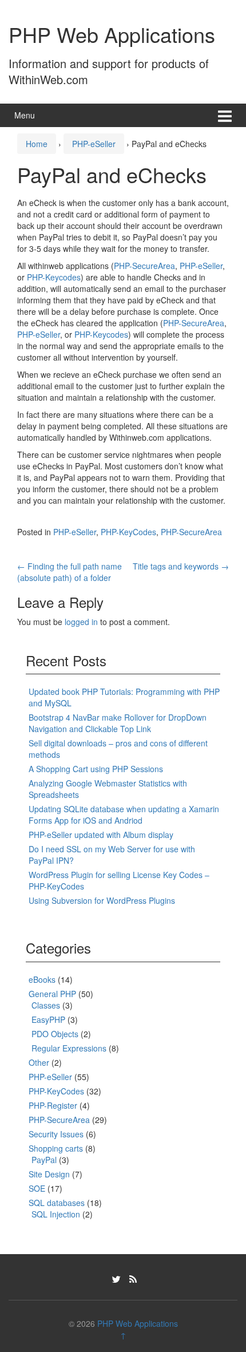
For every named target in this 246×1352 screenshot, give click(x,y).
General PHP (52, 993)
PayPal (44, 1159)
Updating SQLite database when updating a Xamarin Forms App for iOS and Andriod (124, 814)
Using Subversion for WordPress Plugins (102, 900)
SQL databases (57, 1202)
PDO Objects (54, 1033)
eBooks (42, 979)
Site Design (49, 1174)
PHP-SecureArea (144, 265)
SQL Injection (55, 1214)
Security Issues (56, 1134)
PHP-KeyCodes (128, 531)
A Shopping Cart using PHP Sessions (96, 768)
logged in (81, 621)
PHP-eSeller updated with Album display (101, 834)
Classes (45, 1005)
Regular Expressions (68, 1048)
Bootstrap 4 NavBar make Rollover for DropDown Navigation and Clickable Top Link (118, 722)
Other (39, 1062)
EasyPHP (48, 1019)
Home (36, 143)
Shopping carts (56, 1148)
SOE (37, 1188)
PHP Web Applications (112, 34)
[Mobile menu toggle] (224, 115)
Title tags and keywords (181, 566)
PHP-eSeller (94, 143)
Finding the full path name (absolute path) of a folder (69, 571)
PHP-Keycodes (54, 277)
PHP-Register (53, 1105)
